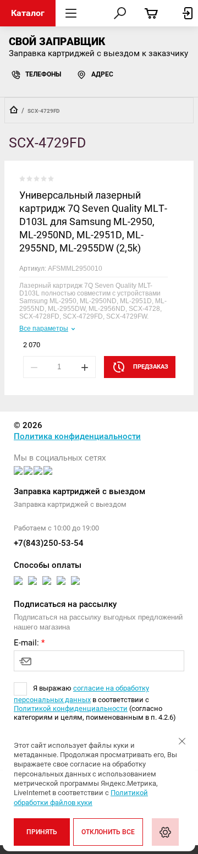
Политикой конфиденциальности (71, 708)
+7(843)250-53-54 (49, 543)
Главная (13, 109)
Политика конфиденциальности (77, 436)
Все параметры (43, 328)
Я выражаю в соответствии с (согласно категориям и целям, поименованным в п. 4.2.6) (95, 702)
